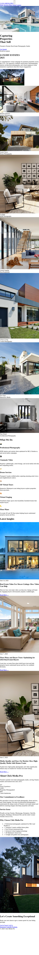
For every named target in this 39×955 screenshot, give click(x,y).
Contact (18, 5)
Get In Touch (4, 925)
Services (6, 5)
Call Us (10, 925)
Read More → (4, 595)
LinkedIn (9, 927)
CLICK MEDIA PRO (6, 3)
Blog (10, 5)
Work (1, 5)
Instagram (3, 927)
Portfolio (14, 927)
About (14, 5)
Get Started (3, 49)
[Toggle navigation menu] (14, 2)
